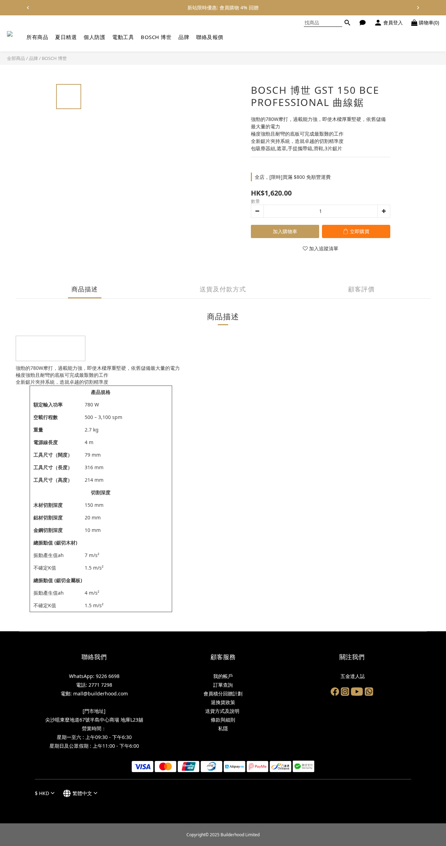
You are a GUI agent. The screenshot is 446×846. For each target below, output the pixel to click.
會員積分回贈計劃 (223, 693)
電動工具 (123, 36)
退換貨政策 (223, 702)
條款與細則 (223, 719)
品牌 (183, 36)
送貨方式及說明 (223, 711)
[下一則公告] (418, 8)
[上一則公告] (28, 8)
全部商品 (16, 58)
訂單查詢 (223, 684)
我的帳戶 (223, 676)
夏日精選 (66, 36)
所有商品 (37, 36)
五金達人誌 (352, 676)
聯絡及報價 (209, 36)
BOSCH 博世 (156, 36)
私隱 (223, 728)
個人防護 (94, 36)
